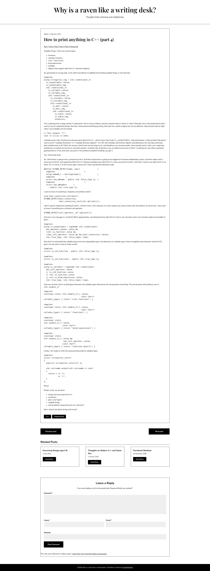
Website (47, 532)
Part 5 (67, 46)
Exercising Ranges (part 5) (55, 450)
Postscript (74, 46)
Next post (159, 431)
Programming (59, 416)
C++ (47, 416)
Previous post (50, 431)
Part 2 (51, 46)
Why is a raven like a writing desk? (105, 9)
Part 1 (46, 46)
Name (47, 520)
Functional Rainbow (142, 450)
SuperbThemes (127, 567)
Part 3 (56, 46)
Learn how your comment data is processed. (89, 554)
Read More (49, 459)
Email (109, 520)
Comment (48, 493)
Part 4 (62, 46)
